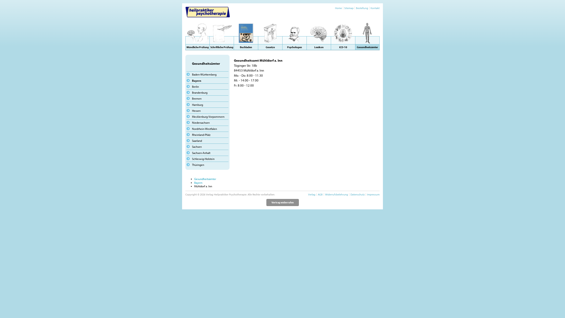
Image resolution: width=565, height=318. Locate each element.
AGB (320, 194)
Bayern (196, 80)
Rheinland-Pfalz (201, 134)
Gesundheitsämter (205, 179)
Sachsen (197, 146)
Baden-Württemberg (204, 74)
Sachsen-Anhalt (201, 153)
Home (338, 8)
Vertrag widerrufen (282, 202)
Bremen (197, 98)
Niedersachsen (201, 122)
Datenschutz (357, 194)
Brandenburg (199, 92)
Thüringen (198, 165)
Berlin (195, 86)
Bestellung (362, 8)
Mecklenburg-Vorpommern (208, 116)
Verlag (311, 194)
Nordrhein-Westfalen (204, 129)
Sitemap (349, 8)
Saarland (197, 140)
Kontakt (375, 8)
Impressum (373, 194)
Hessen (196, 110)
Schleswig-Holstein (203, 159)
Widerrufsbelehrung (336, 194)
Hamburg (197, 104)
